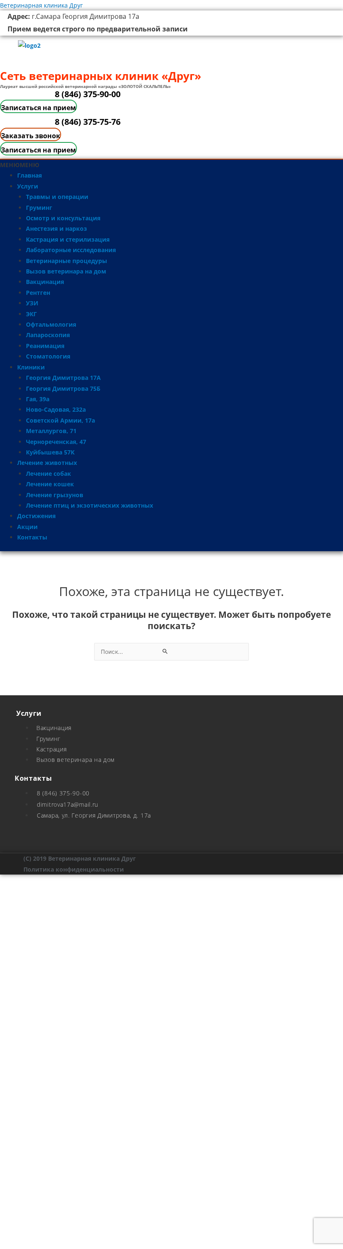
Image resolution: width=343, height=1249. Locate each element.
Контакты (32, 537)
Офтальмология (51, 324)
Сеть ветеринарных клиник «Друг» (100, 75)
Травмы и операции (57, 197)
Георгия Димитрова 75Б (63, 388)
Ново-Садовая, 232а (56, 409)
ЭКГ (31, 314)
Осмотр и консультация (63, 218)
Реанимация (45, 346)
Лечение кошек (50, 484)
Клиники (31, 367)
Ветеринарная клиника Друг (41, 5)
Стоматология (48, 356)
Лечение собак (48, 473)
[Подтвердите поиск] (165, 651)
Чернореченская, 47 (56, 442)
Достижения (36, 516)
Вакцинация (45, 282)
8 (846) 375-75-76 (87, 121)
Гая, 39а (37, 399)
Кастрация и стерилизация (68, 239)
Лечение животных (47, 463)
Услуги (27, 186)
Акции (27, 527)
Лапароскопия (48, 335)
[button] (19, 165)
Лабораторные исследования (71, 250)
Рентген (38, 293)
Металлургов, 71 (51, 431)
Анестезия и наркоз (56, 228)
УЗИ (32, 303)
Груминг (39, 208)
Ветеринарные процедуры (66, 261)
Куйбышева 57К (50, 452)
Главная (29, 175)
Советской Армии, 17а (60, 420)
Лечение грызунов (54, 495)
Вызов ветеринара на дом (66, 271)
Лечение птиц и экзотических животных (89, 505)
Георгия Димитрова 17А (63, 378)
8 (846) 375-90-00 (87, 94)
